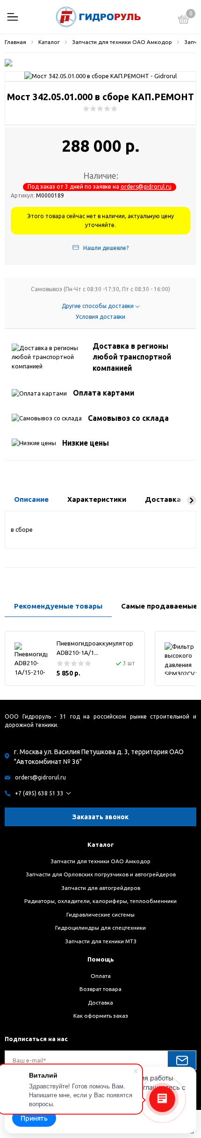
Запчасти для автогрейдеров (100, 888)
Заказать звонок (100, 817)
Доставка (100, 1002)
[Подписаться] (182, 1060)
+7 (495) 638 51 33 (39, 793)
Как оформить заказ (100, 1016)
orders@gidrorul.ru (146, 187)
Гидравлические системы (100, 914)
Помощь (100, 959)
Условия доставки (100, 317)
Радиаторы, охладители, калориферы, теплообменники (100, 901)
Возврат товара (100, 989)
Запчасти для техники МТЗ (100, 941)
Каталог (100, 844)
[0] (183, 21)
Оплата (101, 976)
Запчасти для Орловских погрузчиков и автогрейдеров (101, 874)
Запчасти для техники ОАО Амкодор (100, 861)
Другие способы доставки (98, 306)
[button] (191, 500)
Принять (34, 1118)
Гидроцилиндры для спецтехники (100, 928)
